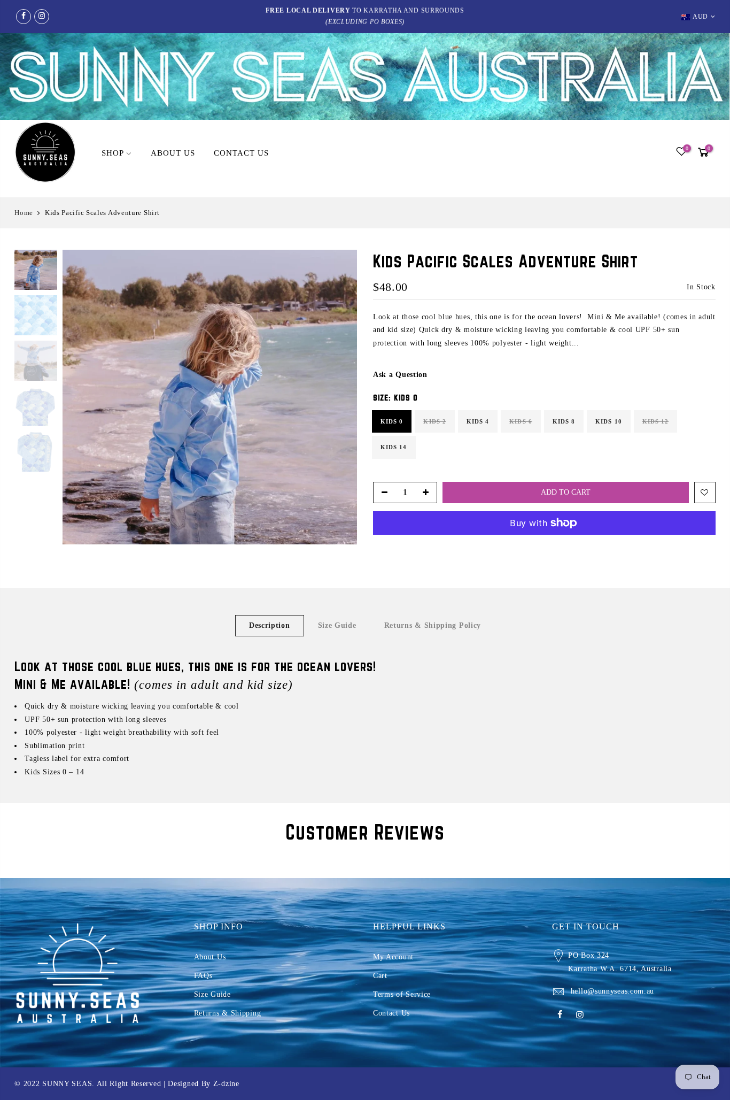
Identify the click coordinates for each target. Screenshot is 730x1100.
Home (23, 213)
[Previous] (81, 397)
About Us (210, 957)
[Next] (338, 397)
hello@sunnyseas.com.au (612, 991)
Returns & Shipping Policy (433, 625)
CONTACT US (241, 153)
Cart (380, 976)
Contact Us (391, 1013)
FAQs (203, 976)
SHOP (113, 153)
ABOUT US (173, 153)
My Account (393, 957)
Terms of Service (402, 994)
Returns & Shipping (227, 1013)
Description (269, 625)
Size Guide (337, 625)
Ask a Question (400, 375)
